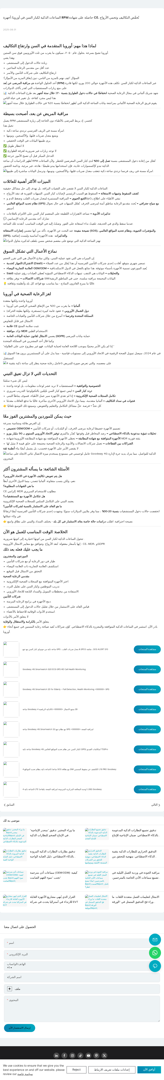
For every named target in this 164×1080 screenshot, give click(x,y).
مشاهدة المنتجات (147, 649)
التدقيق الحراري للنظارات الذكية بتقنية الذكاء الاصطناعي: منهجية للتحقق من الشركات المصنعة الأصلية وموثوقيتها (134, 854)
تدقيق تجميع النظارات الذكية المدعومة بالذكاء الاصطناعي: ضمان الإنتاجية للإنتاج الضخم (135, 833)
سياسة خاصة (25, 1074)
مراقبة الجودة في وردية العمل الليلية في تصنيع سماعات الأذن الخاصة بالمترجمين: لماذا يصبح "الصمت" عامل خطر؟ (136, 875)
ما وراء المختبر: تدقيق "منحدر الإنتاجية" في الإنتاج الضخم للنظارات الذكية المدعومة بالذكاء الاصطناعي (52, 833)
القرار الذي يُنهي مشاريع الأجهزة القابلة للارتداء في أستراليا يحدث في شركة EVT (54, 899)
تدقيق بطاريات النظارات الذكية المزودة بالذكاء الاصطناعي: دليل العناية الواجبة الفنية (52, 854)
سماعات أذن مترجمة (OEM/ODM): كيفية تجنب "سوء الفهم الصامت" (53, 875)
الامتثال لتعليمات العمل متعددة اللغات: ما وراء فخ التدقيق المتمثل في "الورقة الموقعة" (135, 900)
